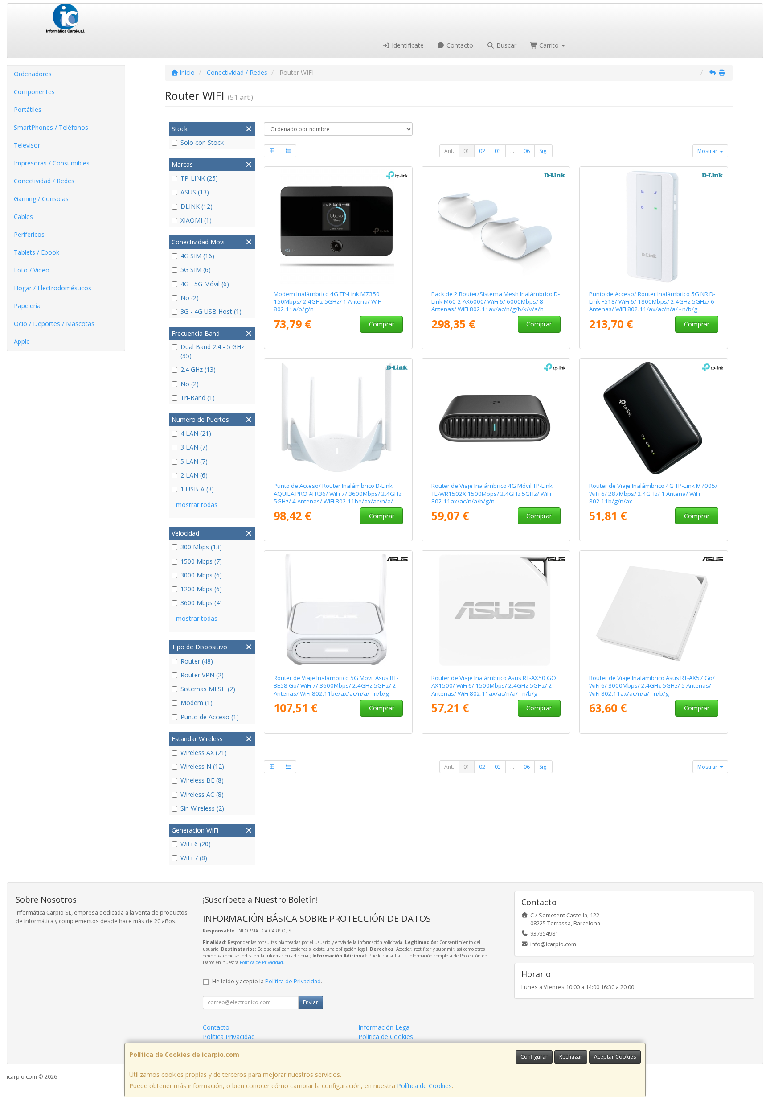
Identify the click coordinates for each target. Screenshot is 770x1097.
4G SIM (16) (197, 256)
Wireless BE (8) (202, 780)
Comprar (381, 324)
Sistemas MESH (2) (207, 689)
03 (498, 151)
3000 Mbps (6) (201, 575)
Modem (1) (196, 702)
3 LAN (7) (194, 447)
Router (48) (196, 661)
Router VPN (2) (202, 675)
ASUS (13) (194, 192)
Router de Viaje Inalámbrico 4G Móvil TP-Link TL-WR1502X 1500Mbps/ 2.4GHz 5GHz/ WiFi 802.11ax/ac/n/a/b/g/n (492, 493)
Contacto (459, 45)
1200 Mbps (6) (201, 589)
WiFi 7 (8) (193, 858)
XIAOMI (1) (196, 220)
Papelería (27, 305)
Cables (23, 216)
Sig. (543, 151)
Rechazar (570, 1056)
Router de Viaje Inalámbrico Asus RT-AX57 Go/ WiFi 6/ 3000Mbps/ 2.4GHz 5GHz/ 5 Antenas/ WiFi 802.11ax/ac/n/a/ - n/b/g (652, 685)
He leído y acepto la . (267, 981)
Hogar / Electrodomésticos (52, 288)
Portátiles (27, 109)
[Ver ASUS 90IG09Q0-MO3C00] (338, 610)
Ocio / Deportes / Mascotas (54, 323)
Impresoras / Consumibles (52, 163)
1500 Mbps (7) (201, 561)
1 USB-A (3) (197, 489)
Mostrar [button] (708, 151)
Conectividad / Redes (44, 181)
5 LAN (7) (194, 461)
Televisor (27, 145)
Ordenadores (33, 74)
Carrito (549, 45)
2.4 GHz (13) (198, 369)
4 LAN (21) (195, 433)
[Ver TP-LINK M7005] (654, 418)
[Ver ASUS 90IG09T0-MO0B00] (496, 610)
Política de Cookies (424, 1085)
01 (466, 151)
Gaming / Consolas (41, 198)
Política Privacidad (229, 1036)
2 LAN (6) (194, 475)
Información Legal (384, 1027)
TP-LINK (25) (199, 178)
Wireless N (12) (202, 766)
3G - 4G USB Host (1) (211, 311)
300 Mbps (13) (201, 547)
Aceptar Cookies (615, 1056)
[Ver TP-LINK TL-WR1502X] (496, 418)
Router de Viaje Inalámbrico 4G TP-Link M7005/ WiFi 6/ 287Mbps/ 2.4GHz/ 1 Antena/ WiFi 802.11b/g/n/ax (653, 493)
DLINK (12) (196, 206)
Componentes (34, 91)
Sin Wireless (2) (202, 808)
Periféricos (29, 234)
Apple (22, 341)
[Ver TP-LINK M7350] (338, 226)
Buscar (505, 45)
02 (482, 151)
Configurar (534, 1056)
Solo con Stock (202, 142)
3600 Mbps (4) (201, 602)
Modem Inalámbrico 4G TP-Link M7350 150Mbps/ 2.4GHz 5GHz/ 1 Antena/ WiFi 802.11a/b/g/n (328, 301)
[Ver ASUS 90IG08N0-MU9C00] (654, 610)
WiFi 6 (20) (195, 844)
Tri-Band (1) (197, 397)
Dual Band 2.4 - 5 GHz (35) (212, 351)
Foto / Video (31, 270)
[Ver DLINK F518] (654, 226)
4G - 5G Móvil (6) (204, 284)
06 (527, 151)
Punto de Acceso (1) (209, 717)
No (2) (189, 297)
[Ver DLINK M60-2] (496, 226)
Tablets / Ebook (36, 252)
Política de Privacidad (261, 962)
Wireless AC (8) (202, 794)
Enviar (310, 1002)
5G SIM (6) (195, 269)
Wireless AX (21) (203, 752)
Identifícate (407, 45)
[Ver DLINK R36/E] (338, 418)
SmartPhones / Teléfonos (51, 127)
